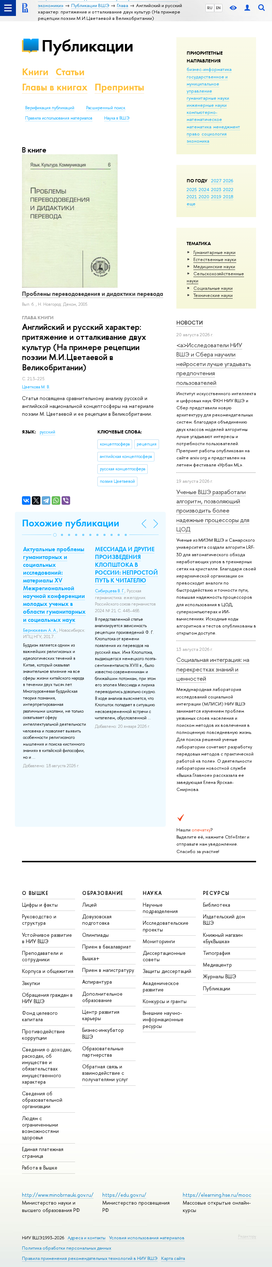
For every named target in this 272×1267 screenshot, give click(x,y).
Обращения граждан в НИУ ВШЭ (47, 998)
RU (209, 7)
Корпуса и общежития (47, 971)
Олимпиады (95, 934)
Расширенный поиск (105, 108)
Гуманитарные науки (214, 252)
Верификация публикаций (49, 108)
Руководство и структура (39, 919)
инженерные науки (207, 105)
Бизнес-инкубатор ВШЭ (103, 1033)
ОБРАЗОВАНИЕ (102, 893)
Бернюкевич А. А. (40, 630)
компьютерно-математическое (204, 115)
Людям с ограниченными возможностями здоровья (40, 1128)
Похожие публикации (70, 523)
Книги (35, 72)
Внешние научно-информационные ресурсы (163, 1019)
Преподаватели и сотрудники (42, 956)
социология (214, 134)
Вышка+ (91, 958)
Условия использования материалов (147, 1238)
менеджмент (226, 126)
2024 (204, 189)
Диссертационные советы (164, 956)
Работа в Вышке (39, 1167)
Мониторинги (159, 941)
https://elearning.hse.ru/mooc (217, 1194)
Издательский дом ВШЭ (224, 919)
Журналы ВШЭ (219, 976)
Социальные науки (213, 288)
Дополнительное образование (102, 996)
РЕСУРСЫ (216, 893)
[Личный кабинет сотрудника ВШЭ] (247, 8)
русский (47, 432)
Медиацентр (217, 964)
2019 (216, 196)
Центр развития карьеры (100, 1015)
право (193, 134)
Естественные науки (214, 259)
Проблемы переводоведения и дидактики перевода (92, 294)
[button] (54, 534)
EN (218, 7)
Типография (216, 953)
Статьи (70, 72)
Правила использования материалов (58, 118)
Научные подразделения (160, 907)
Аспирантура (97, 981)
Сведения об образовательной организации (42, 1100)
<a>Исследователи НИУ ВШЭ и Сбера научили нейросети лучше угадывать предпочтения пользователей (213, 363)
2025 (192, 189)
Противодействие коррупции (43, 1034)
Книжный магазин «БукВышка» (223, 938)
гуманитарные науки (208, 98)
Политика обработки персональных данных (66, 1248)
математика (199, 126)
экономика (198, 141)
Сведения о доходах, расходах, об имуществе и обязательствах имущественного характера (47, 1065)
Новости (189, 322)
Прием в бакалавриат (106, 946)
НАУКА (152, 893)
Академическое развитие (161, 986)
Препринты (119, 87)
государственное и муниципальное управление (207, 83)
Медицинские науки (214, 266)
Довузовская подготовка (97, 919)
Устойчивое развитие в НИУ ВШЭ (47, 938)
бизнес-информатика (209, 69)
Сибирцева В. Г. (110, 591)
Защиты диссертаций (167, 971)
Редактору (247, 1236)
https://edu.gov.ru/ (124, 1194)
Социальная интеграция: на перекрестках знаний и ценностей (212, 668)
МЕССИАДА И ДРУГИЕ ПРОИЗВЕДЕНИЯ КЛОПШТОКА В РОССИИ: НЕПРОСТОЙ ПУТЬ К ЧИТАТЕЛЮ (126, 564)
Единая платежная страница (42, 1152)
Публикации (87, 45)
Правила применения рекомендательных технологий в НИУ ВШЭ (90, 1258)
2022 (228, 189)
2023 (216, 189)
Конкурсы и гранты (165, 1001)
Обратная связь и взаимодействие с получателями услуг (105, 1073)
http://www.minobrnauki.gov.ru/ (58, 1194)
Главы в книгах (54, 87)
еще (191, 203)
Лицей (89, 904)
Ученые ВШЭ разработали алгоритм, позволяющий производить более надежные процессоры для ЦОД (212, 510)
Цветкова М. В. (36, 387)
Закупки (31, 983)
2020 (204, 196)
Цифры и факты (40, 904)
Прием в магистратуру (108, 970)
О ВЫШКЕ (35, 893)
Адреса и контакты (87, 1238)
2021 (192, 196)
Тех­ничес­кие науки (213, 295)
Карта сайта (173, 1258)
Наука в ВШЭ (116, 118)
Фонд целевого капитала (40, 1016)
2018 (228, 196)
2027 (216, 180)
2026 (228, 180)
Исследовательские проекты (165, 926)
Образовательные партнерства (103, 1051)
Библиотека (216, 904)
